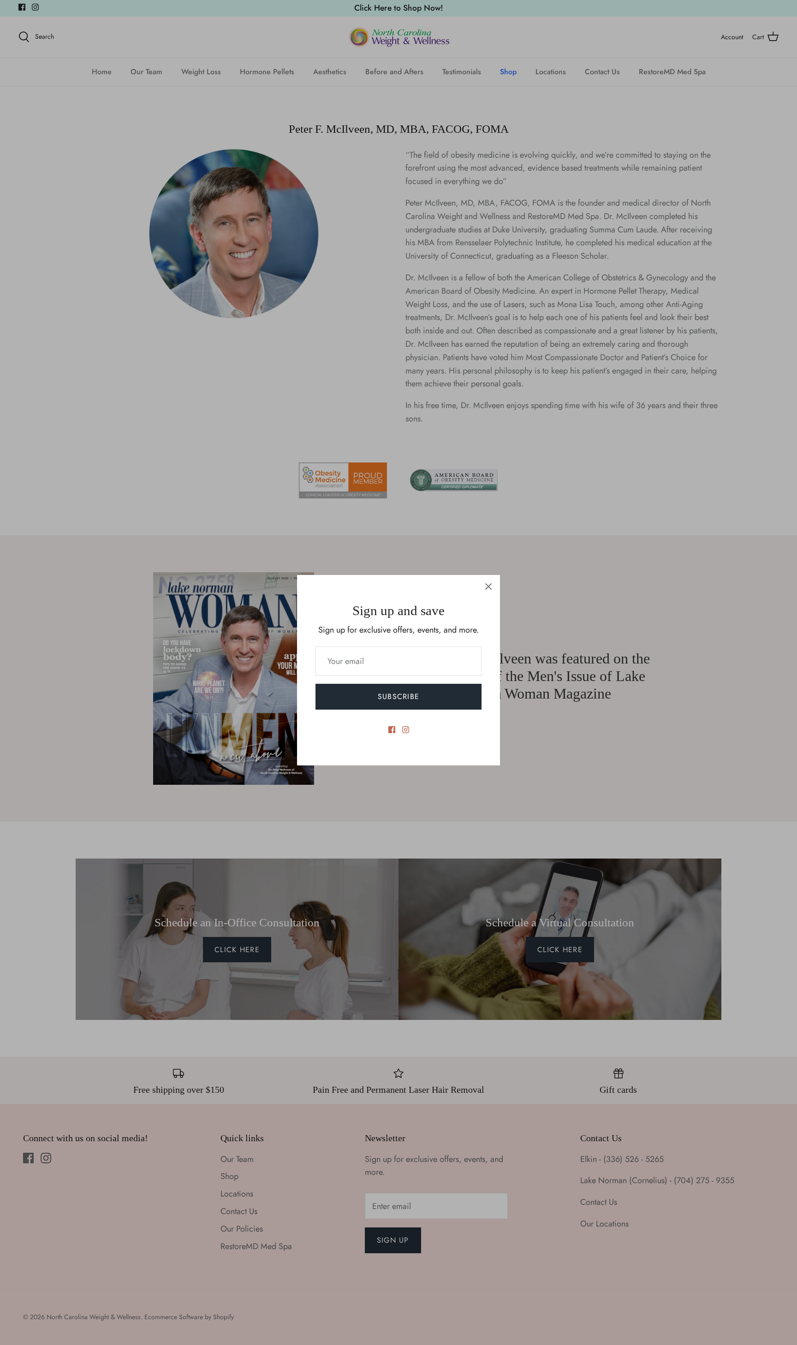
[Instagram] (405, 729)
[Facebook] (391, 729)
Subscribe (399, 696)
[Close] (488, 586)
